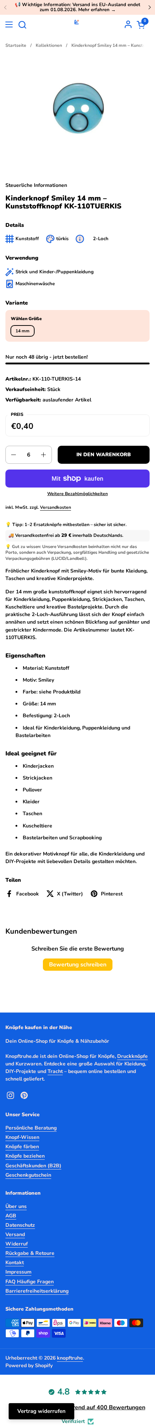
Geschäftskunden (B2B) (33, 1165)
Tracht (55, 1071)
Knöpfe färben (22, 1146)
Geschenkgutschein (28, 1175)
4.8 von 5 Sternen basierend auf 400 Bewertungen (77, 1407)
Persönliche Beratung (31, 1127)
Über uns (16, 1206)
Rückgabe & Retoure (29, 1253)
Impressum (18, 1271)
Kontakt (14, 1262)
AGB (10, 1215)
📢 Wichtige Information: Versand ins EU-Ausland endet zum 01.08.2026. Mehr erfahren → (77, 7)
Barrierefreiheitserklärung (36, 1291)
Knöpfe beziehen (25, 1156)
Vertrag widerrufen (41, 1411)
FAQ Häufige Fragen (29, 1281)
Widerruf (16, 1243)
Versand (15, 1234)
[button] (22, 24)
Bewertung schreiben (77, 965)
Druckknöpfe (132, 1056)
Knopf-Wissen (22, 1137)
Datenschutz (20, 1225)
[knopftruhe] (76, 24)
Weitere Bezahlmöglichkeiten (77, 494)
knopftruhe (70, 1358)
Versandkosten (55, 507)
